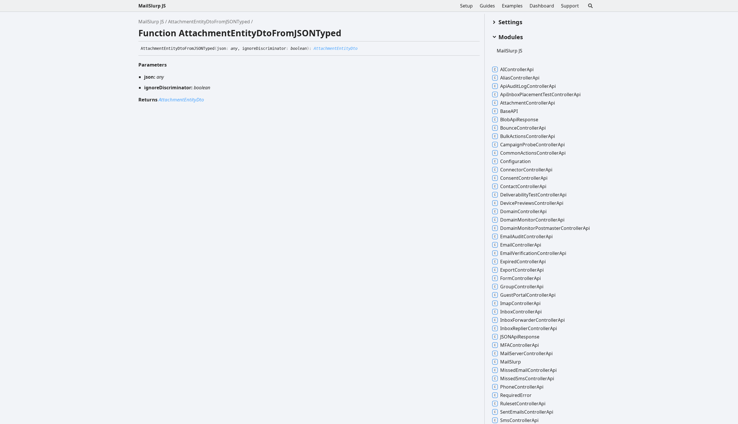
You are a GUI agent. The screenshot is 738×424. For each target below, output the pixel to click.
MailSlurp (510, 362)
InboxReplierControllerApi (528, 328)
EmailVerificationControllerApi (533, 253)
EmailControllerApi (520, 245)
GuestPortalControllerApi (528, 295)
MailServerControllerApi (526, 353)
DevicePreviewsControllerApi (531, 203)
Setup (466, 6)
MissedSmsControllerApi (527, 378)
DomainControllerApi (523, 211)
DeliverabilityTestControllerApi (533, 195)
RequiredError (516, 395)
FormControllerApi (520, 278)
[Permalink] (362, 49)
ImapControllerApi (520, 303)
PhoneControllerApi (521, 387)
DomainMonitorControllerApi (532, 220)
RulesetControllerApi (522, 403)
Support (570, 6)
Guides (487, 6)
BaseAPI (509, 111)
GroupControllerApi (521, 286)
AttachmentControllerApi (527, 103)
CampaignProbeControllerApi (532, 144)
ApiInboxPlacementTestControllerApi (540, 94)
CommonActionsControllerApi (533, 153)
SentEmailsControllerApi (526, 412)
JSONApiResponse (519, 337)
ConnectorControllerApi (526, 170)
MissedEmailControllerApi (528, 370)
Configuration (515, 161)
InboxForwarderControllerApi (532, 320)
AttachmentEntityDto (335, 48)
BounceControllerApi (523, 128)
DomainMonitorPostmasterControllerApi (545, 228)
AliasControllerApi (519, 78)
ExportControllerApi (522, 270)
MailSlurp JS (152, 6)
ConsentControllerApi (523, 178)
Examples (512, 6)
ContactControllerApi (523, 186)
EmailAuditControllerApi (526, 236)
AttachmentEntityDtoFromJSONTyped (209, 21)
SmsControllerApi (519, 420)
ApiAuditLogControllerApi (528, 86)
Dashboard (542, 6)
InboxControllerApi (521, 312)
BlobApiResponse (519, 119)
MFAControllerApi (519, 345)
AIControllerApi (517, 69)
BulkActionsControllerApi (527, 136)
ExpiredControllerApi (523, 261)
